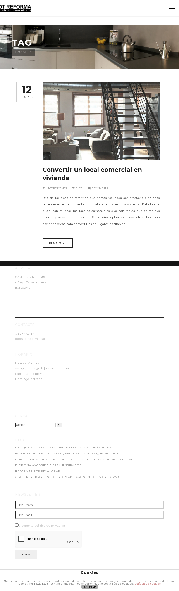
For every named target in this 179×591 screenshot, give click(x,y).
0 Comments (100, 188)
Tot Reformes (57, 188)
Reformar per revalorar (37, 471)
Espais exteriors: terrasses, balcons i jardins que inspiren (66, 453)
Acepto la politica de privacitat (42, 525)
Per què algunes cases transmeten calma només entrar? (65, 447)
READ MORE (57, 243)
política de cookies (148, 583)
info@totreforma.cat (30, 338)
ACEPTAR (90, 587)
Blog (79, 188)
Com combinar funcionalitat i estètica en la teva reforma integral (74, 459)
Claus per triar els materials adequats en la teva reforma (67, 477)
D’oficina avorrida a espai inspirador (48, 465)
